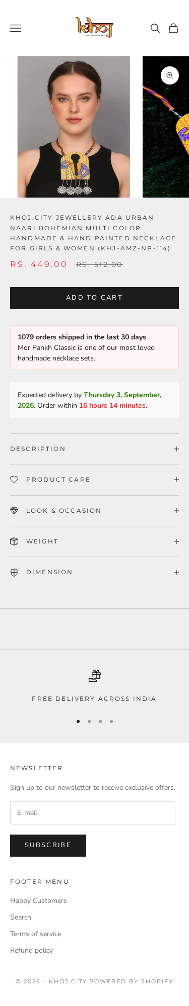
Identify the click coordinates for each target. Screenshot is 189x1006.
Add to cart (94, 297)
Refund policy (31, 950)
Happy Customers (38, 900)
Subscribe (48, 845)
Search (20, 917)
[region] (94, 687)
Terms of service (35, 934)
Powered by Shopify (131, 981)
